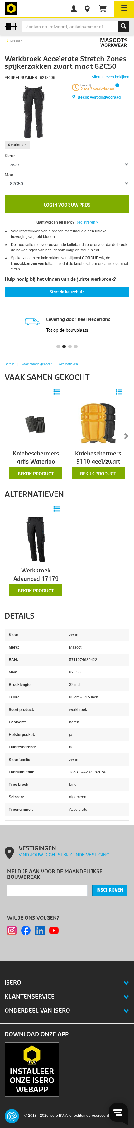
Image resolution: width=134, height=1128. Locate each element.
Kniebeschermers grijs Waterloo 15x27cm (36, 462)
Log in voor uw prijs (67, 205)
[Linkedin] (40, 930)
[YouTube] (54, 930)
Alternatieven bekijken (110, 77)
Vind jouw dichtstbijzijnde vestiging (64, 854)
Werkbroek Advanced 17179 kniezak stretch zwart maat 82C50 (36, 583)
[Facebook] (26, 930)
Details (9, 364)
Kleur (10, 155)
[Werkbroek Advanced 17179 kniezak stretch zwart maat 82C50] (35, 539)
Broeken (16, 40)
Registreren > (86, 222)
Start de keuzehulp (67, 292)
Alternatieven (68, 364)
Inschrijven (109, 890)
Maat (10, 174)
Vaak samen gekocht (37, 364)
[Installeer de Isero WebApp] (32, 1069)
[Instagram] (12, 930)
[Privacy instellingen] (12, 1116)
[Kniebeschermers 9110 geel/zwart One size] (98, 423)
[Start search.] (123, 26)
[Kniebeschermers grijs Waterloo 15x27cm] (35, 423)
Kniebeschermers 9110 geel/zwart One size (98, 462)
